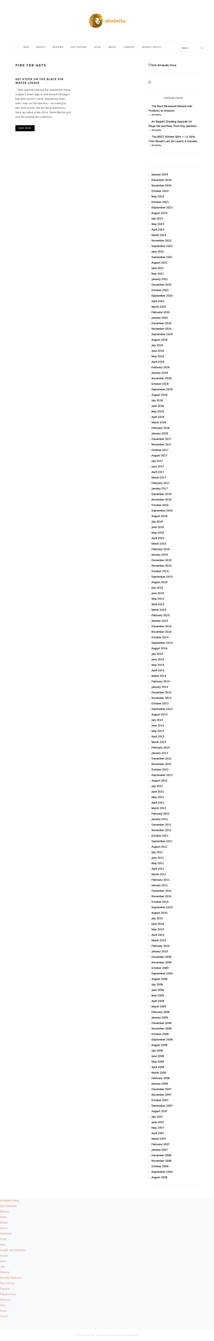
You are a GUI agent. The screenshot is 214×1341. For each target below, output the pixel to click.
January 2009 (159, 1017)
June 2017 (157, 466)
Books (4, 1222)
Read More (25, 128)
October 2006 (160, 1166)
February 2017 (160, 483)
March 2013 (158, 742)
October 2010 (160, 901)
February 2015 (160, 615)
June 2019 (157, 350)
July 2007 (157, 1116)
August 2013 (159, 714)
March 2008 (158, 1072)
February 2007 (160, 1144)
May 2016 (157, 532)
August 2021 (159, 262)
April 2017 (157, 472)
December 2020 (161, 284)
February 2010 (160, 945)
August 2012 (159, 780)
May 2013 (157, 731)
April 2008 (157, 1067)
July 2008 (157, 1050)
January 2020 (159, 317)
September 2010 (162, 907)
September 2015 (162, 576)
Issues (4, 1255)
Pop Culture (7, 1283)
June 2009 (157, 990)
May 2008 (157, 1061)
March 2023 (158, 235)
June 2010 (157, 923)
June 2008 (157, 1056)
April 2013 (157, 736)
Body (3, 1217)
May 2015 (157, 598)
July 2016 (157, 521)
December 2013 (161, 692)
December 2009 (161, 956)
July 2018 (157, 400)
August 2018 (159, 394)
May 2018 (157, 411)
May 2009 (157, 995)
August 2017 (159, 455)
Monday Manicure (11, 1277)
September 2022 (162, 246)
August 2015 (159, 582)
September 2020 (162, 295)
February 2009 (160, 1012)
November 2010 (161, 896)
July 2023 (157, 218)
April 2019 (157, 361)
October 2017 (160, 450)
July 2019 (157, 345)
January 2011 (159, 885)
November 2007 (161, 1094)
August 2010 (159, 912)
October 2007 (160, 1100)
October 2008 (160, 1034)
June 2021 (157, 268)
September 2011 (162, 841)
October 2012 (160, 769)
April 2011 (157, 868)
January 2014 (159, 686)
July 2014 (157, 653)
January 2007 (159, 1149)
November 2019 (161, 328)
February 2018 (160, 427)
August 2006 (159, 1177)
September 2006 (162, 1171)
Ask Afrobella (8, 1206)
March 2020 (158, 306)
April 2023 (157, 229)
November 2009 (161, 962)
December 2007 (161, 1089)
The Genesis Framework (125, 1335)
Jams (3, 1261)
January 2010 (159, 951)
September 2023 (162, 207)
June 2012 (157, 791)
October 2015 (160, 571)
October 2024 (160, 191)
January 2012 (159, 819)
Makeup (5, 1272)
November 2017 (161, 444)
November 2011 (161, 830)
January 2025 (159, 174)
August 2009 (159, 978)
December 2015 (161, 560)
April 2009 (157, 1001)
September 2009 (162, 973)
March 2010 (158, 940)
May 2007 (157, 1127)
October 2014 (160, 637)
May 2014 (157, 664)
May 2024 (157, 196)
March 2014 (158, 675)
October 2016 (160, 505)
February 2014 (160, 681)
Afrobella (107, 20)
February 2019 (160, 367)
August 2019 (159, 339)
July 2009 (157, 984)
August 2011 (159, 846)
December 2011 (161, 824)
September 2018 (162, 389)
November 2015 (161, 565)
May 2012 (157, 797)
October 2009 (160, 967)
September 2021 (162, 257)
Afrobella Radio (9, 1200)
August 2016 (159, 516)
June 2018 (157, 405)
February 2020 (160, 312)
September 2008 (162, 1039)
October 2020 (160, 290)
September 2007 (162, 1105)
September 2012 (162, 775)
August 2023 (159, 213)
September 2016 (162, 510)
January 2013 (159, 753)
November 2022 (161, 240)
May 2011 (157, 863)
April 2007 (157, 1133)
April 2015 (157, 604)
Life (2, 1266)
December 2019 (161, 323)
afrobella (156, 114)
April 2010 (157, 934)
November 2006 (161, 1160)
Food (3, 1239)
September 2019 (162, 334)
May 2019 (157, 356)
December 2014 (161, 626)
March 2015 (158, 609)
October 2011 (160, 835)
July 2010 (157, 918)
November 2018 (161, 378)
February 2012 (160, 813)
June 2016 (157, 527)
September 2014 (162, 642)
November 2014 (161, 631)
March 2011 (158, 874)
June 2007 (157, 1122)
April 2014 (157, 670)
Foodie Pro (102, 1335)
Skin (2, 1305)
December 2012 (161, 758)
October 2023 (160, 202)
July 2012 (157, 786)
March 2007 (158, 1138)
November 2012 (161, 764)
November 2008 (161, 1028)
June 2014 (157, 659)
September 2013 (162, 708)
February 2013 (160, 747)
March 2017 (158, 477)
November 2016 (161, 499)
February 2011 (160, 879)
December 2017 (161, 438)
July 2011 (157, 852)
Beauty (4, 1211)
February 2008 (160, 1078)
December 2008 (161, 1023)
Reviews (5, 1299)
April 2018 (157, 416)
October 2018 (160, 383)
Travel (4, 1316)
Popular (5, 1288)
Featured (5, 1233)
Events (4, 1228)
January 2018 (159, 433)
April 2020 (157, 301)
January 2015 (159, 620)
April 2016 (157, 538)
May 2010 (157, 929)
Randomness (8, 1294)
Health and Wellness (13, 1250)
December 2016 (161, 494)
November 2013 (161, 697)
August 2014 (159, 648)
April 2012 (157, 802)
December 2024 (161, 180)
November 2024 (161, 185)
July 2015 (157, 587)
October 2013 (160, 703)
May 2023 (157, 224)
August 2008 (159, 1045)
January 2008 (159, 1083)
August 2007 (159, 1111)
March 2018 (158, 422)
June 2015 (157, 593)
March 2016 (158, 543)
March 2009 (158, 1006)
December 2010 (161, 890)
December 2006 (161, 1155)
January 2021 (159, 279)
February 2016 (160, 549)
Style (3, 1310)
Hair (2, 1244)
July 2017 (157, 461)
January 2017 (159, 488)
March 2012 (158, 808)
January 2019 (159, 372)
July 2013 (157, 720)
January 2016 (159, 554)
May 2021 (157, 273)
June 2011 (157, 857)
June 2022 (157, 251)
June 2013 (157, 725)
